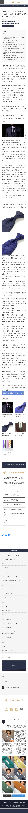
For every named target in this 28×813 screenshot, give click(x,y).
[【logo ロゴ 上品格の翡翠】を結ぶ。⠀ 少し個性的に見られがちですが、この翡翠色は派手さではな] (8, 762)
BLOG (17, 23)
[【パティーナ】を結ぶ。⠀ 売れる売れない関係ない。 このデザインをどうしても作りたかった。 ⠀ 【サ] (20, 736)
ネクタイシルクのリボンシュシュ (10, 555)
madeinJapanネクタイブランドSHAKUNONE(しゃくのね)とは (10, 632)
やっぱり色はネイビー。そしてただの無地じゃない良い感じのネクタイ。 (14, 41)
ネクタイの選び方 (6, 638)
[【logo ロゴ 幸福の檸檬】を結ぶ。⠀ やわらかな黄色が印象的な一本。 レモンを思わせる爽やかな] (20, 762)
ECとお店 (4, 606)
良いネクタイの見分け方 (8, 21)
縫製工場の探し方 (6, 619)
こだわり (4, 602)
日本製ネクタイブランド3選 (9, 615)
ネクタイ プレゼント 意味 (9, 623)
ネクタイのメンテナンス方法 (9, 576)
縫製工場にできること (8, 23)
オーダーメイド (6, 568)
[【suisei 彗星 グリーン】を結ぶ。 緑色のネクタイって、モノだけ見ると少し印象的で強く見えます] (8, 787)
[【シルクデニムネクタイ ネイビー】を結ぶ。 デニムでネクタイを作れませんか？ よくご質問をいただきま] (20, 774)
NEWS (4, 646)
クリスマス (5, 572)
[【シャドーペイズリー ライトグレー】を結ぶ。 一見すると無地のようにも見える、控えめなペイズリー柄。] (8, 774)
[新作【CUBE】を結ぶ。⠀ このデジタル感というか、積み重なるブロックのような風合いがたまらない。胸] (8, 749)
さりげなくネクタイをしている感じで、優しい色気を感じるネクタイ (13, 38)
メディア (4, 589)
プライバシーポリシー (8, 802)
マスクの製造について (8, 593)
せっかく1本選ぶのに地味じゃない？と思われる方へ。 (14, 52)
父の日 (4, 563)
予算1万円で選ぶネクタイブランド (11, 580)
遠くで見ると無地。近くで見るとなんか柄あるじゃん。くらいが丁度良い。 (14, 45)
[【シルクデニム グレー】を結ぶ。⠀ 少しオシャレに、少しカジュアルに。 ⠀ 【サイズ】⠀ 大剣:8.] (20, 749)
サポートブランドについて (9, 559)
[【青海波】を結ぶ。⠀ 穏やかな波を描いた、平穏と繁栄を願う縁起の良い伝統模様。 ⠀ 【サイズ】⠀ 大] (8, 736)
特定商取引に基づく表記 (19, 802)
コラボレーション (6, 598)
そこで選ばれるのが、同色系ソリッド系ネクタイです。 (14, 49)
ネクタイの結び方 (6, 627)
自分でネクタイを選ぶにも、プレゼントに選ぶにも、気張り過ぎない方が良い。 (13, 58)
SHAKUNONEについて (8, 26)
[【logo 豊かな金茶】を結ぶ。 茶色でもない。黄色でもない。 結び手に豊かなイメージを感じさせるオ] (20, 787)
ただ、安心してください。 (12, 55)
